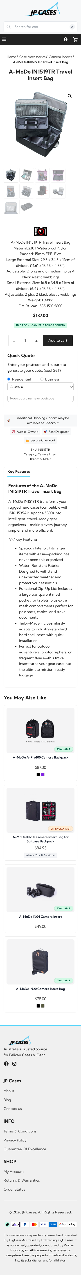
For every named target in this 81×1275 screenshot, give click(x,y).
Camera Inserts (48, 454)
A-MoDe (45, 459)
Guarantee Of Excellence (25, 1149)
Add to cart (57, 340)
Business (51, 379)
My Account (14, 1171)
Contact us (13, 1108)
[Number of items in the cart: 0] (75, 39)
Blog (7, 1099)
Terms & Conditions (20, 1131)
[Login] (65, 39)
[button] (70, 96)
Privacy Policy (15, 1140)
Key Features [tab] (18, 471)
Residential (20, 379)
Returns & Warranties (22, 1180)
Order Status (14, 1189)
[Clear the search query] (72, 27)
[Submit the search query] (9, 27)
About (9, 1090)
